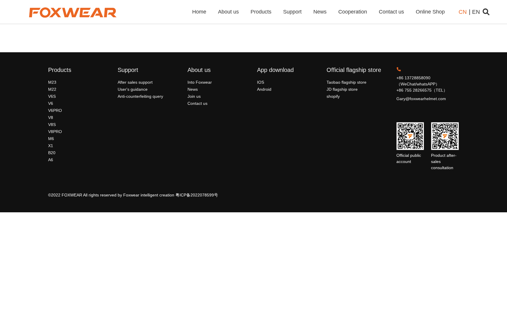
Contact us (391, 12)
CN (463, 12)
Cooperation (352, 12)
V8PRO (55, 131)
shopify (333, 96)
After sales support (135, 82)
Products (261, 12)
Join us (194, 96)
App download (275, 70)
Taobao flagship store (346, 82)
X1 (50, 145)
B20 (51, 152)
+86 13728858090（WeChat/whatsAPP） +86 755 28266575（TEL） (421, 83)
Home (199, 12)
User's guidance (133, 89)
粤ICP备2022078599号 (196, 195)
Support (292, 12)
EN (476, 12)
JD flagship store (342, 89)
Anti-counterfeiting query (140, 96)
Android (264, 89)
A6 (50, 159)
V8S (52, 124)
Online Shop (430, 12)
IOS (260, 82)
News (320, 12)
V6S (52, 96)
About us (228, 12)
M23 (52, 82)
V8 (50, 117)
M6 (51, 138)
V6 (50, 103)
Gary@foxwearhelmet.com (421, 98)
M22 (52, 89)
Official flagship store (354, 70)
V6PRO (55, 110)
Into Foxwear (199, 82)
